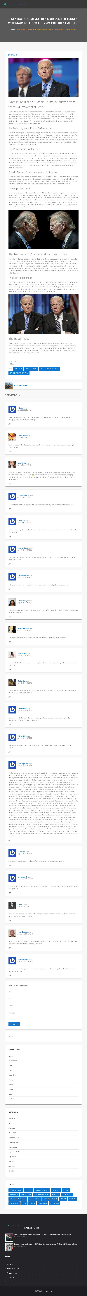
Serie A (32, 1203)
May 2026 (11, 1123)
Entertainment (12, 1061)
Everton (55, 1194)
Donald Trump (31, 369)
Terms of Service (13, 1269)
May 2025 (11, 1171)
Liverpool (56, 1190)
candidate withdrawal (19, 373)
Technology (12, 1075)
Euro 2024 (28, 1190)
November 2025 (13, 1142)
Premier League (16, 1190)
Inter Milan (14, 1203)
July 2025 (11, 1161)
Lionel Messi (67, 1194)
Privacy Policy (12, 1273)
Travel (10, 1094)
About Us (10, 1264)
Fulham (63, 1199)
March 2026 (12, 1133)
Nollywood (54, 1203)
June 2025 (11, 1166)
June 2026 (11, 1118)
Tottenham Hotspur (18, 1199)
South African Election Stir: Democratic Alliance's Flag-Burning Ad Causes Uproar (42, 1234)
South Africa (34, 1199)
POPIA (9, 1282)
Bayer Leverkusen (50, 1199)
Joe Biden (18, 369)
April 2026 (11, 1128)
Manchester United (41, 1194)
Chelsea (66, 1190)
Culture (10, 1089)
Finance (10, 1084)
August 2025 (12, 1156)
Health (10, 1099)
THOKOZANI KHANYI (21, 385)
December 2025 (13, 1137)
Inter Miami (14, 1194)
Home (13, 29)
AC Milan (72, 1199)
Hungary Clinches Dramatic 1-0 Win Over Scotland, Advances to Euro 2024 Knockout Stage (45, 1244)
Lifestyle (11, 1080)
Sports (10, 1056)
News (10, 1070)
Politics (11, 364)
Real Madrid (26, 1194)
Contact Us (11, 1277)
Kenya (24, 1203)
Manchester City (42, 1190)
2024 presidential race (49, 369)
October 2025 (12, 1147)
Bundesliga (42, 1203)
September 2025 (13, 1152)
